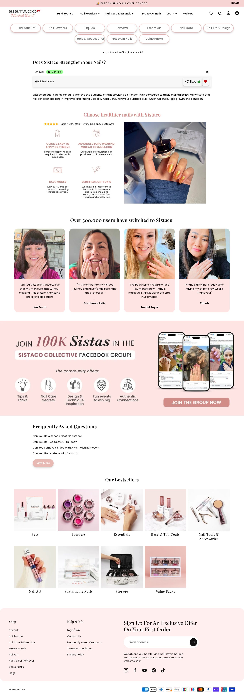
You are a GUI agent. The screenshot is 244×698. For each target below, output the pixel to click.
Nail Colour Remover (21, 660)
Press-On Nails (151, 13)
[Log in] (228, 13)
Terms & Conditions (79, 648)
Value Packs (154, 39)
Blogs (12, 673)
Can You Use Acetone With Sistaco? (55, 453)
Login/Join (73, 630)
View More (43, 463)
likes (191, 82)
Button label (8, 323)
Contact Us (74, 636)
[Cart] (237, 13)
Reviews (188, 13)
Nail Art (13, 654)
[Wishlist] (211, 13)
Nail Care (186, 28)
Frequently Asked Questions (84, 642)
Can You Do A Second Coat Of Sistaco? (57, 436)
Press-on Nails (17, 648)
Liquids (90, 28)
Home (103, 52)
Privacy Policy (75, 654)
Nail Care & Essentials (22, 642)
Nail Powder (16, 636)
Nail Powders (88, 13)
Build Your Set (65, 13)
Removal (122, 28)
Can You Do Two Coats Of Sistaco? (55, 442)
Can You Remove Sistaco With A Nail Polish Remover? (66, 447)
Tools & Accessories (90, 39)
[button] (220, 13)
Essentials (154, 28)
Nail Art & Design (218, 28)
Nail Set (13, 630)
